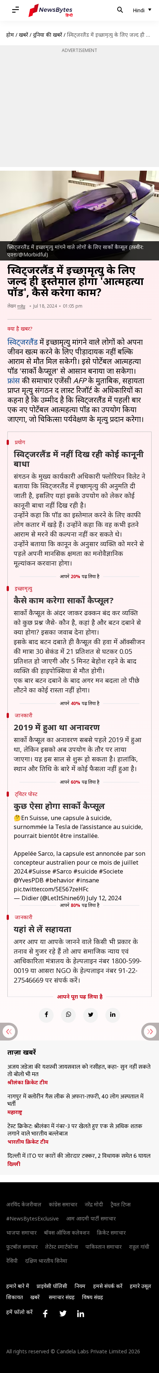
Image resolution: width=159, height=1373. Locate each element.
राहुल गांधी (139, 1246)
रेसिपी (12, 1260)
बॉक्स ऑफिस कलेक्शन (66, 1232)
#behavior (59, 880)
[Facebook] (46, 1015)
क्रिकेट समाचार (111, 1232)
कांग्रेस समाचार (63, 1204)
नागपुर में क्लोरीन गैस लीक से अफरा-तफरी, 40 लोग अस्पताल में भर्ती (75, 1100)
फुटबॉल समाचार (22, 1246)
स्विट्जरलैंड (22, 342)
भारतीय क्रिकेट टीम (27, 1141)
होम (10, 34)
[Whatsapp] (68, 1015)
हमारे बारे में (17, 1286)
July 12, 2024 (104, 898)
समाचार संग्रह (62, 1297)
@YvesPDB (29, 880)
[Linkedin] (112, 1015)
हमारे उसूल (140, 1286)
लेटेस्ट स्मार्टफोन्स (61, 1246)
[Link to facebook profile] (45, 1313)
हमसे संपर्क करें (107, 1286)
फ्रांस (13, 381)
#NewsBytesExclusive (32, 1218)
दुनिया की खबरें (47, 34)
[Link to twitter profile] (63, 1313)
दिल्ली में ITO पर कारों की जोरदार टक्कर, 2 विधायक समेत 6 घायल (78, 1156)
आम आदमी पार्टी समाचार (91, 1218)
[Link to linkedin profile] (80, 1313)
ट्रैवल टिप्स (121, 1204)
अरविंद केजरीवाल (23, 1204)
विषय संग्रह (92, 1297)
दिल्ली (13, 1164)
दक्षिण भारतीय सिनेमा (46, 1260)
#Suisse (39, 871)
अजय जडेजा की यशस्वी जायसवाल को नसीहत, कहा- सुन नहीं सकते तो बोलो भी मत (78, 1071)
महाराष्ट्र (14, 1112)
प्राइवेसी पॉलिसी (52, 1286)
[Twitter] (90, 1015)
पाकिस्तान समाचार (103, 1246)
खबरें (23, 34)
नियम (80, 1286)
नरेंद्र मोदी (94, 1204)
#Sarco (62, 871)
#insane (87, 880)
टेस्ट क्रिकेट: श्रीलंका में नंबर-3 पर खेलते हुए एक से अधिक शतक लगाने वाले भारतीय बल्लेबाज (74, 1130)
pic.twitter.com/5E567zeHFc (51, 889)
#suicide (85, 871)
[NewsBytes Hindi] (50, 10)
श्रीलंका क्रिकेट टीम (27, 1082)
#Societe (111, 871)
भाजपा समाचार (21, 1232)
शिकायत (14, 1297)
